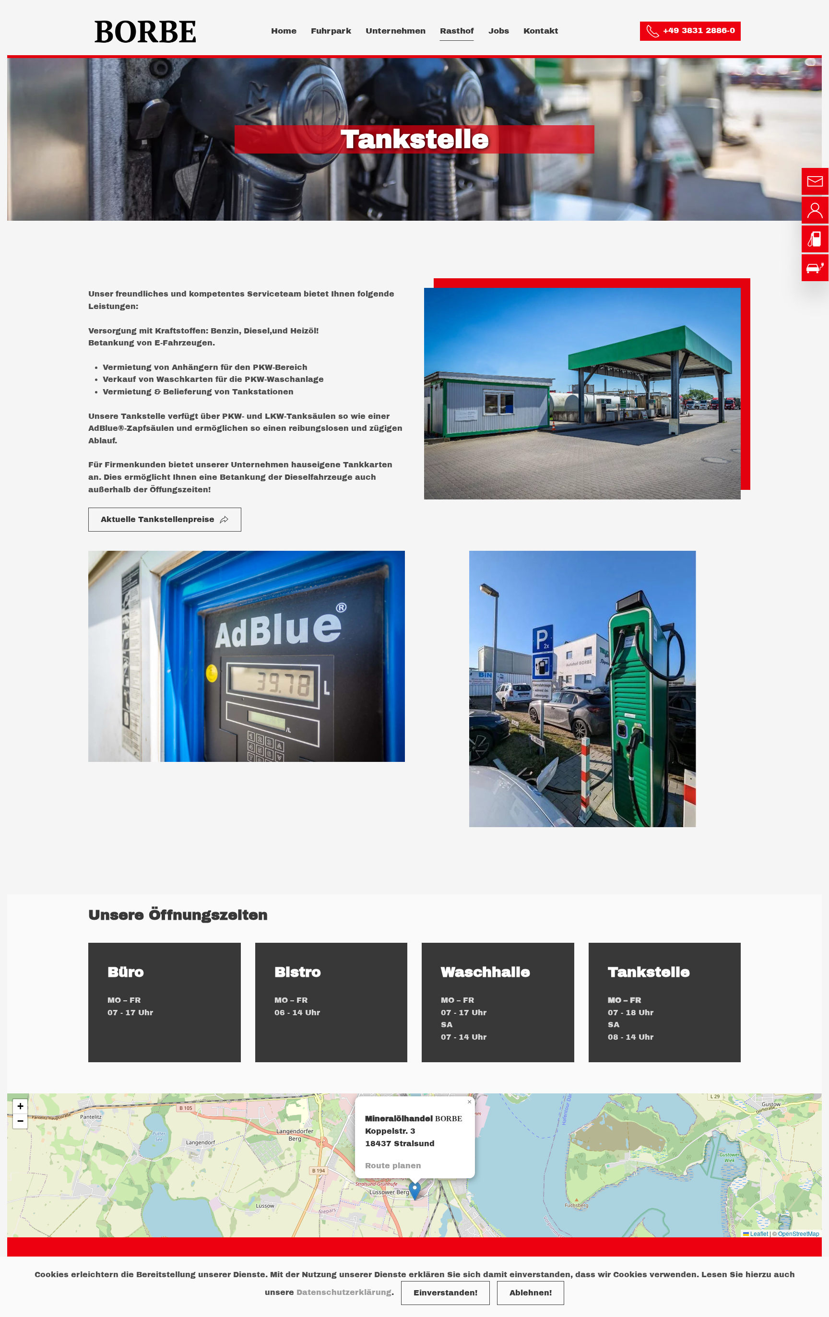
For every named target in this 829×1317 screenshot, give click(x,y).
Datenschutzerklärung (343, 1292)
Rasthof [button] (457, 31)
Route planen (393, 1166)
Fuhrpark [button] (331, 31)
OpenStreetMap (798, 1233)
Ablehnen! (530, 1293)
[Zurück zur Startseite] (147, 31)
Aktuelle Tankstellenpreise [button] (157, 519)
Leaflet (758, 1233)
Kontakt (540, 31)
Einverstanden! (445, 1293)
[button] (415, 1191)
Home (283, 31)
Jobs (498, 31)
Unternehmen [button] (396, 31)
